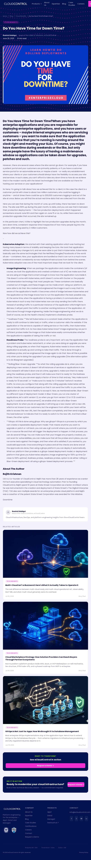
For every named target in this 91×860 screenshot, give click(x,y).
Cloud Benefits (21, 16)
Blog (64, 3)
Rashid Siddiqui (9, 35)
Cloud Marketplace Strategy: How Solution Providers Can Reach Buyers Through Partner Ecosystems (41, 658)
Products (36, 3)
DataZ (49, 815)
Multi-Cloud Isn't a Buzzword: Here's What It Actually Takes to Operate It (41, 585)
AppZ (49, 812)
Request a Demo (32, 837)
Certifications (30, 826)
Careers (80, 3)
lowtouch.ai (52, 822)
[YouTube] (81, 818)
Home (5, 16)
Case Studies (71, 3)
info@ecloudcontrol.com (80, 812)
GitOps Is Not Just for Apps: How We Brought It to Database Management (42, 731)
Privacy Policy (83, 852)
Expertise (56, 3)
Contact (28, 833)
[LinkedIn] (86, 818)
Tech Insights (12, 581)
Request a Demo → (45, 765)
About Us (47, 3)
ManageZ (51, 819)
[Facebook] (71, 818)
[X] (76, 818)
